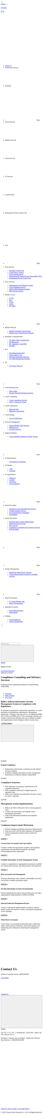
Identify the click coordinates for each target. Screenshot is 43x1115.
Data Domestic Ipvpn (16, 274)
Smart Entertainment (16, 621)
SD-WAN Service (15, 429)
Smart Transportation (16, 603)
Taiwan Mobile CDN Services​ (19, 425)
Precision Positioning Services (19, 357)
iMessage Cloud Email (16, 411)
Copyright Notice (23, 1109)
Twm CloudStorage (15, 418)
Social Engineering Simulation (19, 513)
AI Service (12, 482)
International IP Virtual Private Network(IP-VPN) (25, 276)
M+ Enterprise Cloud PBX (18, 344)
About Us (8, 66)
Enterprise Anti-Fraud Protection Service (22, 509)
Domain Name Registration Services (21, 393)
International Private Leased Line (20, 278)
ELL (10, 300)
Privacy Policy (13, 1109)
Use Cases (8, 697)
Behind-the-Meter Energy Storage (20, 572)
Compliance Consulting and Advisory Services (24, 527)
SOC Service (13, 525)
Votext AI (12, 478)
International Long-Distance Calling (21, 285)
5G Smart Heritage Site (17, 601)
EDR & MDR (14, 529)
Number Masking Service (17, 511)
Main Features (9, 695)
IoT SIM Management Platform (19, 359)
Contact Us (5, 994)
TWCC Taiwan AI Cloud (17, 402)
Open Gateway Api (15, 355)
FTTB (11, 298)
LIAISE (12, 480)
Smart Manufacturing (16, 610)
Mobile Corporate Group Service (20, 331)
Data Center (13, 391)
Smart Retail (13, 612)
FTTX (11, 302)
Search (3, 662)
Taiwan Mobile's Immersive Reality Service (23, 436)
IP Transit (12, 306)
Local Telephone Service (17, 287)
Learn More (5, 978)
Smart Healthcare (15, 620)
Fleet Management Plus (17, 353)
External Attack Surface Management (21, 522)
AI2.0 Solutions (14, 484)
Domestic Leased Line (16, 270)
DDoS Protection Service (17, 524)
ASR (11, 469)
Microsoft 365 (13, 409)
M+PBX (12, 346)
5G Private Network (16, 366)
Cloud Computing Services (18, 400)
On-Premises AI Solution (17, 462)
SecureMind (13, 514)
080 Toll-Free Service (16, 291)
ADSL (11, 304)
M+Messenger (14, 342)
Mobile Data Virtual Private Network (21, 333)
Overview (8, 694)
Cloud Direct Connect (16, 272)
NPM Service (13, 427)
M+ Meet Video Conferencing (19, 340)
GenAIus (12, 471)
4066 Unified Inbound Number (19, 289)
